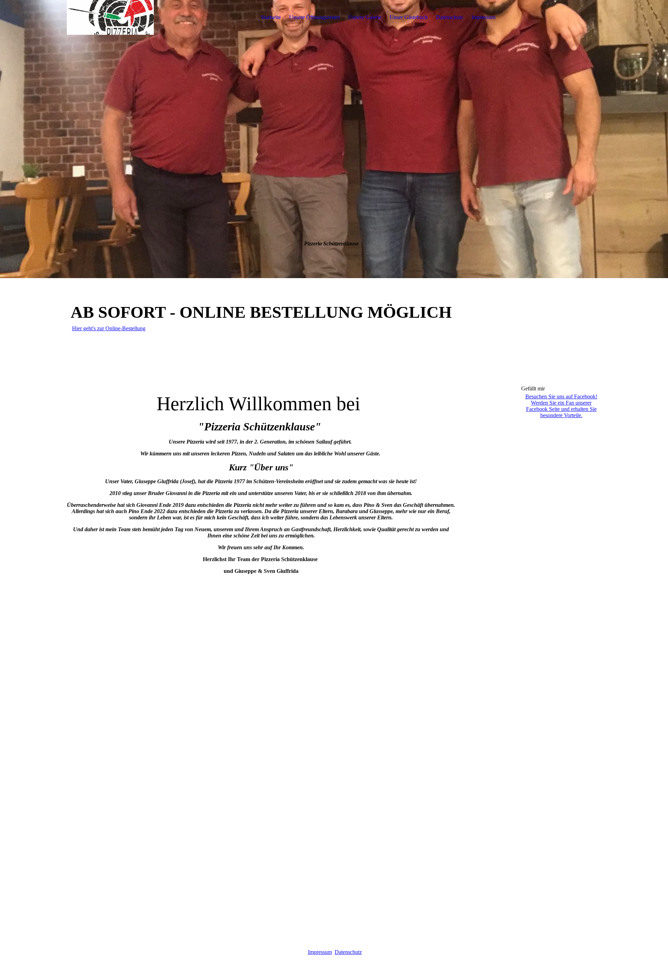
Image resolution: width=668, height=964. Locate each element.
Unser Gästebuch (409, 17)
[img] (110, 17)
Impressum (483, 17)
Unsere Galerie (364, 17)
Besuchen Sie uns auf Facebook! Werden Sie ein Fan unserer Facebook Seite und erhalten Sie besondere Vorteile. (561, 406)
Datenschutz (449, 17)
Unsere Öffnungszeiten (314, 17)
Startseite (271, 17)
